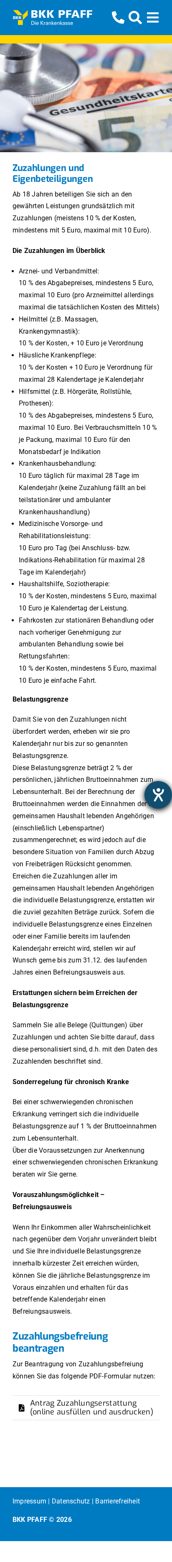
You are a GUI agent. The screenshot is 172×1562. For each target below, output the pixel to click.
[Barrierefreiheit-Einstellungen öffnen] (158, 795)
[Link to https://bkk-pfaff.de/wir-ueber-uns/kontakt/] (118, 17)
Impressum (29, 1501)
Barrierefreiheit (117, 1501)
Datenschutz (71, 1501)
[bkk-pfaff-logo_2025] (53, 13)
